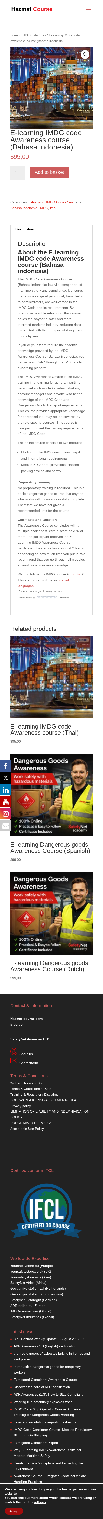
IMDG (43, 208)
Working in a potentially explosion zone (43, 1402)
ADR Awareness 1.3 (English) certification (45, 1346)
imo (53, 208)
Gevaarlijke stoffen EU (27, 1288)
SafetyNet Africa (22, 1283)
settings (40, 1502)
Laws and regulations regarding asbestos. (45, 1422)
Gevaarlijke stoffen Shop (29, 1294)
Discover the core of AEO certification (42, 1387)
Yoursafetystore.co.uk (26, 1271)
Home (14, 35)
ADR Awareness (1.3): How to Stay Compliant (48, 1394)
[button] (85, 54)
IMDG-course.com (24, 1311)
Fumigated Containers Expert (36, 1443)
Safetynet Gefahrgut (25, 1300)
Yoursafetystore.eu (25, 1266)
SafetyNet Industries (25, 1317)
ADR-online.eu (21, 1306)
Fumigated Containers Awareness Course (45, 1379)
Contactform (28, 1063)
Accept (13, 1511)
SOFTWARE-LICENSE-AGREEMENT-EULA (43, 1100)
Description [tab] (24, 229)
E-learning (36, 202)
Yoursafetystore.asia (25, 1277)
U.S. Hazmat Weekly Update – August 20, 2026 (49, 1339)
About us (26, 1054)
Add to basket (49, 172)
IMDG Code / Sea (33, 35)
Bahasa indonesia (23, 208)
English (76, 574)
